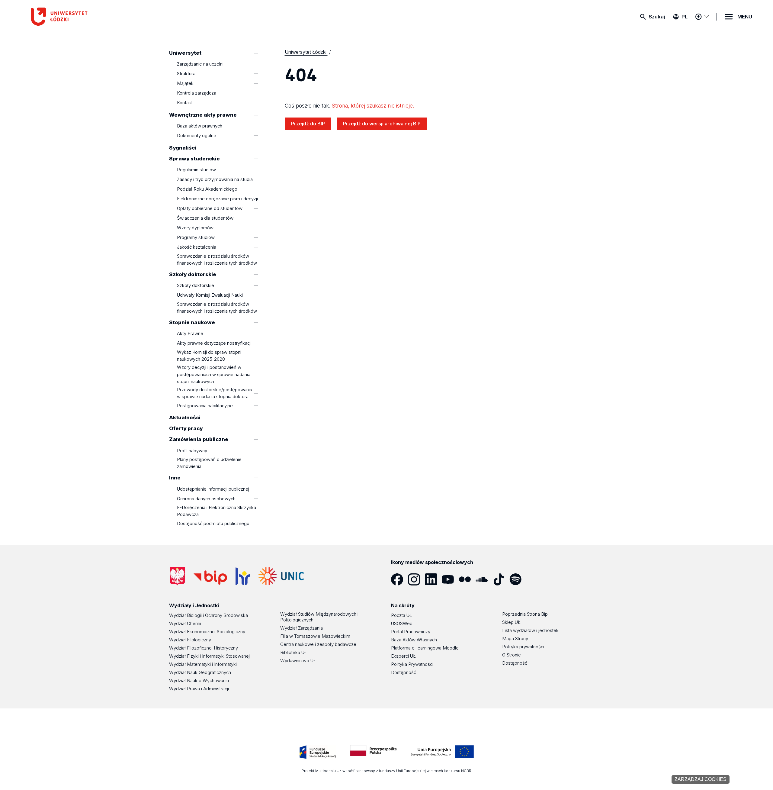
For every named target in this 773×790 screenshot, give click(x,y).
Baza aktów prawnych (199, 126)
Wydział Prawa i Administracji (199, 689)
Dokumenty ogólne (196, 136)
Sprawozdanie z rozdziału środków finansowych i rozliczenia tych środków (217, 259)
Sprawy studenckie (194, 159)
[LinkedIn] (433, 579)
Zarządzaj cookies (700, 779)
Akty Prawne (190, 334)
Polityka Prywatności (412, 664)
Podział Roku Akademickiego (207, 189)
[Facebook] (399, 579)
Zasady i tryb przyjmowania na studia (215, 179)
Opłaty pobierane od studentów (209, 208)
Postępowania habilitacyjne (205, 405)
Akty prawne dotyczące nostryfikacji (214, 343)
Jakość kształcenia (196, 247)
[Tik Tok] (500, 579)
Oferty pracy (186, 429)
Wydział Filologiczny (190, 640)
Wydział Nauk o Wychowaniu (199, 680)
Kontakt (185, 103)
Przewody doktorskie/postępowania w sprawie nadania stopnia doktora (214, 393)
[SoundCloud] (484, 579)
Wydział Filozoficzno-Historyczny (203, 648)
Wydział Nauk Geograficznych (200, 672)
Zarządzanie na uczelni (200, 64)
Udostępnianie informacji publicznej (213, 489)
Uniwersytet (185, 53)
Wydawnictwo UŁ (298, 660)
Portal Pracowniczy (410, 631)
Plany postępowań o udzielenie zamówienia (209, 463)
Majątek (185, 83)
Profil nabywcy (192, 450)
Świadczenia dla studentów (205, 218)
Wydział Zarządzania (301, 628)
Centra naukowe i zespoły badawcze (318, 644)
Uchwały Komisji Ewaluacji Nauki (210, 295)
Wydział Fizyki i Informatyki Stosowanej (209, 656)
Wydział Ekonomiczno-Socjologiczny (207, 631)
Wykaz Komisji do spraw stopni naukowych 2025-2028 (209, 355)
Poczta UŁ (401, 615)
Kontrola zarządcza (196, 93)
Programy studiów (196, 237)
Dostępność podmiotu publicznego (213, 523)
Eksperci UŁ (403, 656)
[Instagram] (416, 579)
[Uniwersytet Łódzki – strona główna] (76, 17)
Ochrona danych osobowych (206, 498)
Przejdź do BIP (308, 124)
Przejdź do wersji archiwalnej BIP (382, 124)
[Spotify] (517, 579)
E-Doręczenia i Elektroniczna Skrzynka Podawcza (216, 511)
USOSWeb (401, 623)
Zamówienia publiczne (198, 440)
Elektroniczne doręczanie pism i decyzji (217, 199)
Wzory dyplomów (195, 228)
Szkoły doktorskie (192, 274)
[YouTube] (450, 579)
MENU (744, 17)
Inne (175, 478)
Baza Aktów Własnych (414, 640)
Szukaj (657, 17)
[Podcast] (534, 579)
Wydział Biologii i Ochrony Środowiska (208, 615)
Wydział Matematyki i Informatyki (203, 664)
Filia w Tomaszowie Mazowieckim (315, 636)
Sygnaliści (182, 148)
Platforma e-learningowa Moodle (425, 648)
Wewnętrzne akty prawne (203, 115)
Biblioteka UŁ (293, 652)
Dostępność (403, 672)
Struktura (186, 74)
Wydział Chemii (185, 623)
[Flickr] (467, 579)
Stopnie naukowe (192, 322)
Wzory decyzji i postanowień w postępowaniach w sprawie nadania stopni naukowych (213, 374)
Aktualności (184, 418)
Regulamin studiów (196, 170)
